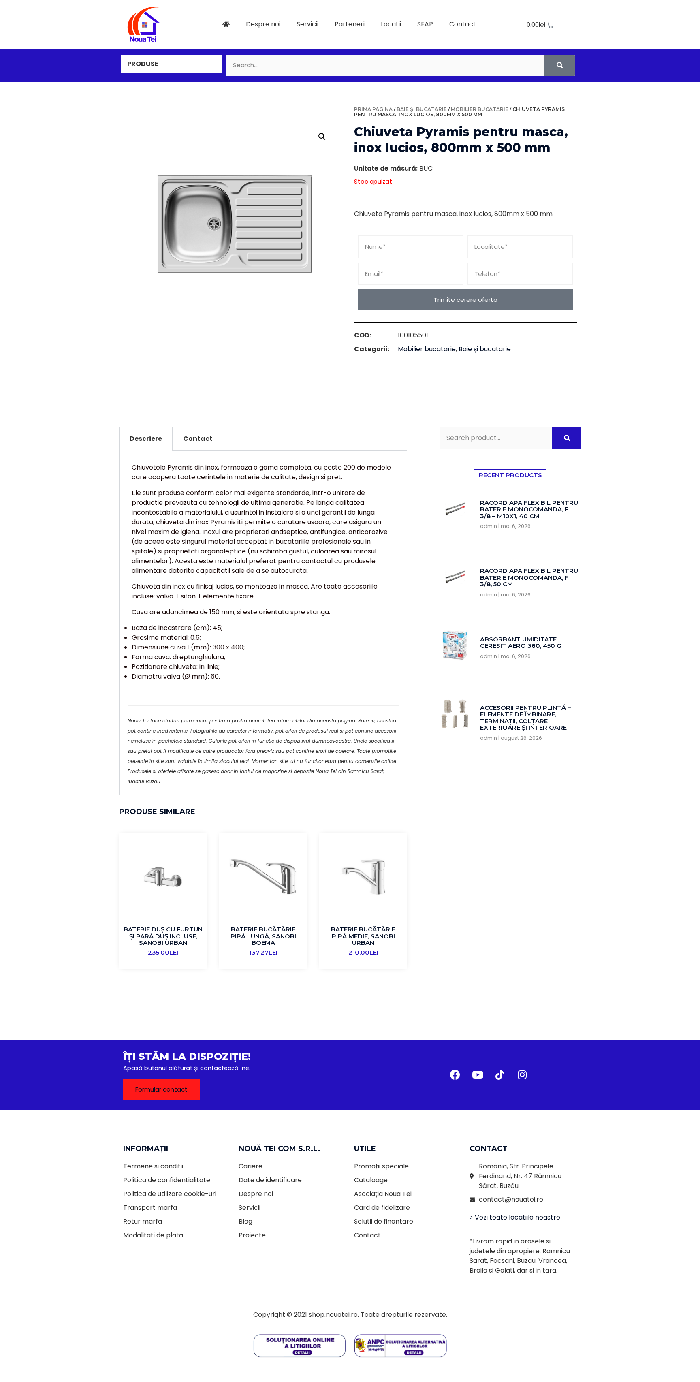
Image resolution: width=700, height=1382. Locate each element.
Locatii (391, 24)
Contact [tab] (198, 438)
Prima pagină (373, 109)
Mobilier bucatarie (479, 109)
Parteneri (350, 24)
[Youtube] (477, 1075)
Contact (462, 24)
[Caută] (559, 65)
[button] (161, 1089)
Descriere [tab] (146, 438)
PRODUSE (142, 63)
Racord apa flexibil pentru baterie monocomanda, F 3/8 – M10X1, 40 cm (529, 509)
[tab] (171, 64)
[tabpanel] (263, 623)
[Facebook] (455, 1075)
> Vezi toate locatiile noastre (515, 1217)
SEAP (425, 24)
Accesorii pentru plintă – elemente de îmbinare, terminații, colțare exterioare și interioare (525, 718)
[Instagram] (522, 1075)
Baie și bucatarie (422, 109)
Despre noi (263, 24)
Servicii (307, 24)
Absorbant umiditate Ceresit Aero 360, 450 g (520, 642)
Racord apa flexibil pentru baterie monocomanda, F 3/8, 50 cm (529, 577)
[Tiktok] (500, 1075)
